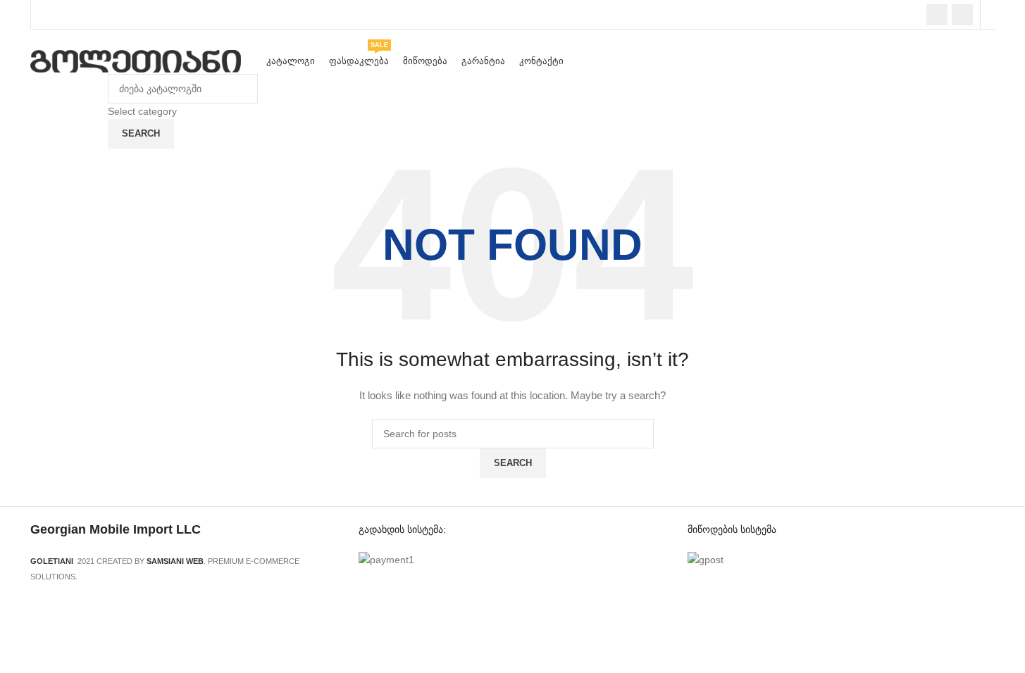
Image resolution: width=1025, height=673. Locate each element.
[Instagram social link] (962, 14)
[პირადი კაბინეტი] (991, 15)
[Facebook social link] (937, 14)
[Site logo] (136, 60)
